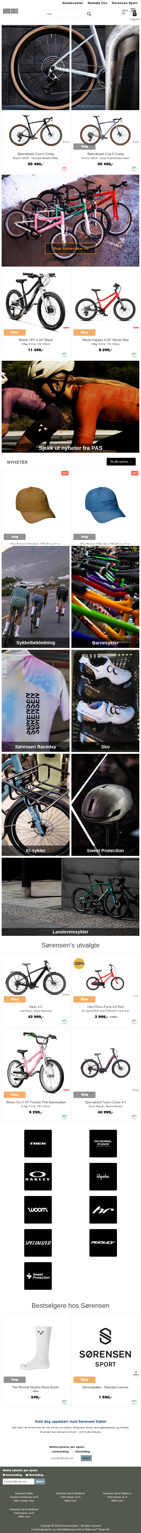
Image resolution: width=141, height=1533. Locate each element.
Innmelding (60, 1451)
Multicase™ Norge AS (97, 1529)
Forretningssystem (42, 1529)
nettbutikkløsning (65, 1529)
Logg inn (134, 19)
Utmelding (82, 1451)
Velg (14, 146)
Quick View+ (35, 144)
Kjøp (14, 310)
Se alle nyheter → (121, 461)
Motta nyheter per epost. (67, 1446)
